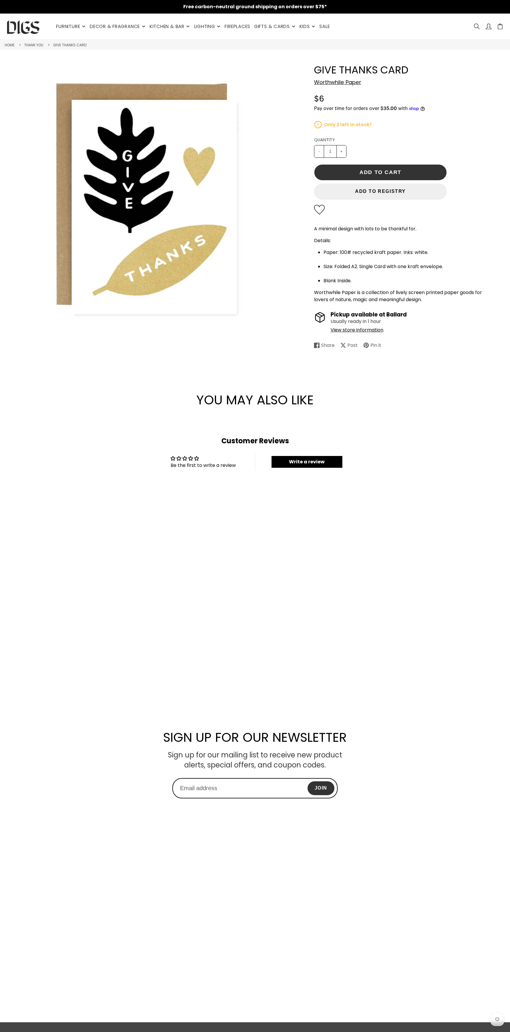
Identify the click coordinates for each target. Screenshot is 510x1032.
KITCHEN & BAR (167, 26)
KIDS (305, 26)
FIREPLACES (237, 26)
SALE (324, 26)
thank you (33, 44)
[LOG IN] (488, 26)
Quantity (324, 140)
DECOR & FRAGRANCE (115, 26)
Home (9, 44)
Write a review (307, 461)
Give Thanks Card (69, 44)
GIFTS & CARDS (272, 26)
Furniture (68, 26)
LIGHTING (204, 26)
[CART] (500, 26)
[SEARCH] (477, 26)
